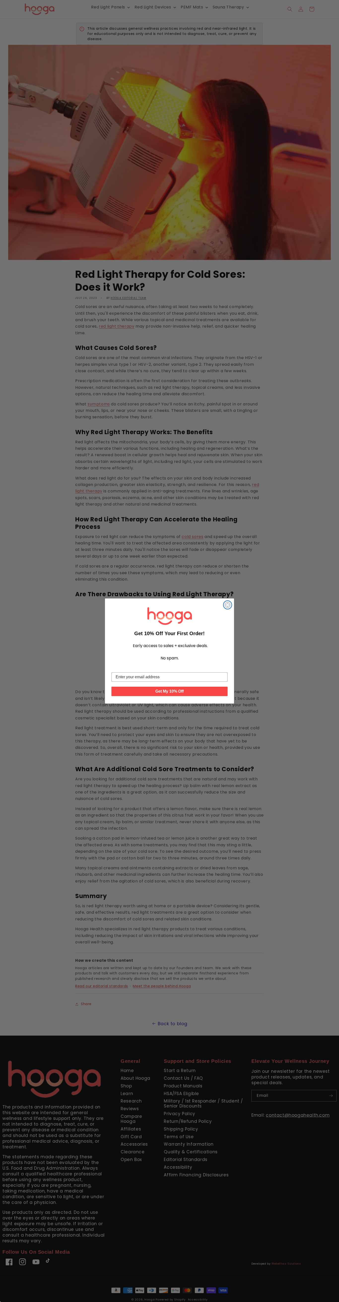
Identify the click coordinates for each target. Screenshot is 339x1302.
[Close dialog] (227, 604)
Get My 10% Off (169, 691)
